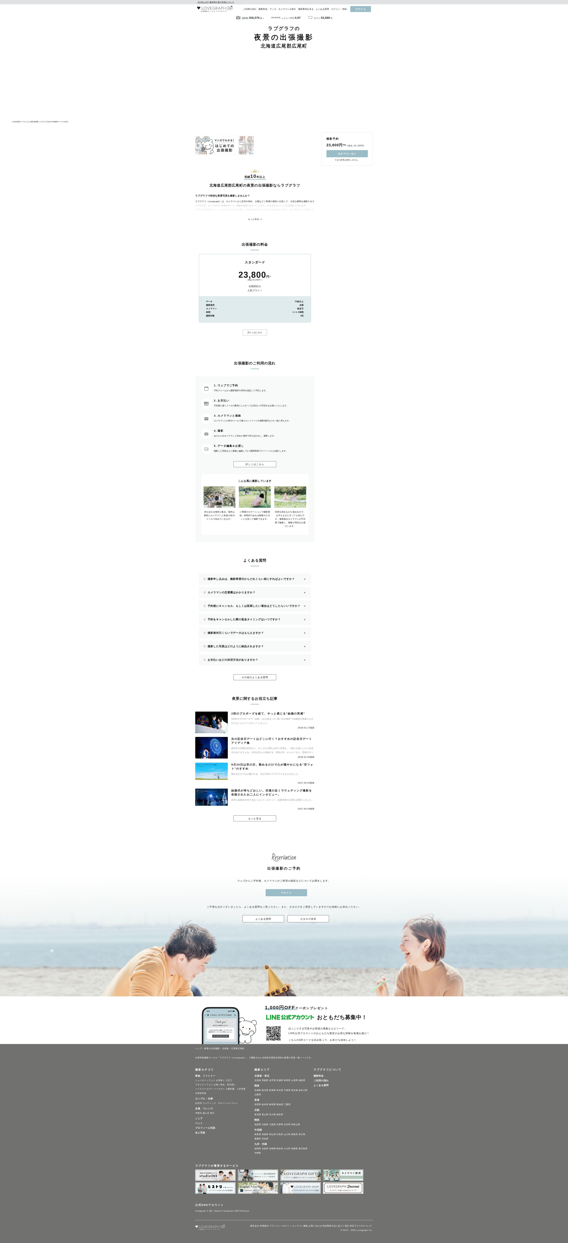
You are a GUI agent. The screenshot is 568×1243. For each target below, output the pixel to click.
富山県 (265, 1114)
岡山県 (272, 1134)
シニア (199, 1118)
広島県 (279, 1134)
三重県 (287, 1104)
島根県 (265, 1134)
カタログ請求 (308, 919)
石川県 (272, 1114)
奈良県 (287, 1124)
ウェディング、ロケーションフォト (220, 1103)
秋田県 (287, 1080)
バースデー (219, 1089)
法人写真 (200, 1132)
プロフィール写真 (205, 1128)
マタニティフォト (204, 1084)
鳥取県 (257, 1134)
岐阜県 (265, 1104)
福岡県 (257, 1148)
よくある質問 (322, 9)
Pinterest (244, 1211)
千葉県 (287, 1090)
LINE (236, 1211)
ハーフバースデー (204, 1089)
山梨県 (257, 1094)
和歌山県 (295, 1124)
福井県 (279, 1114)
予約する (360, 9)
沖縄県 (257, 1153)
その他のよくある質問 (255, 677)
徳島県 (294, 1134)
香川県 (302, 1134)
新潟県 (257, 1114)
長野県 (257, 1104)
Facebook (227, 1211)
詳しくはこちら (255, 332)
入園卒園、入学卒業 (236, 1089)
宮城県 (279, 1080)
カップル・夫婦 (204, 1098)
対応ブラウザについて (361, 1226)
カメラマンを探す (287, 9)
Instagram (200, 1211)
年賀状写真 (200, 1093)
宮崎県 (294, 1148)
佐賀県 (265, 1148)
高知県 (265, 1138)
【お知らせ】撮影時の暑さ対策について (215, 2)
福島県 (302, 1080)
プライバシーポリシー (280, 1226)
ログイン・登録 (339, 9)
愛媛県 (257, 1138)
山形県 (294, 1080)
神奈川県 (303, 1090)
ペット (199, 1123)
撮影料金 (319, 1076)
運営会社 (254, 1226)
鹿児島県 (303, 1148)
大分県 (287, 1148)
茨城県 (257, 1090)
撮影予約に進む (347, 153)
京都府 (265, 1124)
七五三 (229, 1080)
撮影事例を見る (306, 9)
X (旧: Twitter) (214, 1211)
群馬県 (272, 1090)
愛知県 (279, 1104)
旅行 (212, 1113)
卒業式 (198, 1113)
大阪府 (272, 1124)
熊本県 (279, 1148)
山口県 (287, 1134)
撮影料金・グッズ (267, 9)
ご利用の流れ (249, 9)
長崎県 (272, 1148)
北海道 (257, 1080)
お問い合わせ (315, 1226)
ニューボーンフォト (205, 1080)
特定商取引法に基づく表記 (335, 1226)
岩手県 (272, 1080)
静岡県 (272, 1104)
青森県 (265, 1080)
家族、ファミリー (205, 1076)
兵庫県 (279, 1124)
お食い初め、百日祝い (225, 1084)
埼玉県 (279, 1090)
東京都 (294, 1090)
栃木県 (265, 1090)
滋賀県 (257, 1124)
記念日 (198, 1103)
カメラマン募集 (300, 1226)
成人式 (206, 1113)
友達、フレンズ (204, 1108)
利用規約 (264, 1226)
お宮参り (220, 1080)
